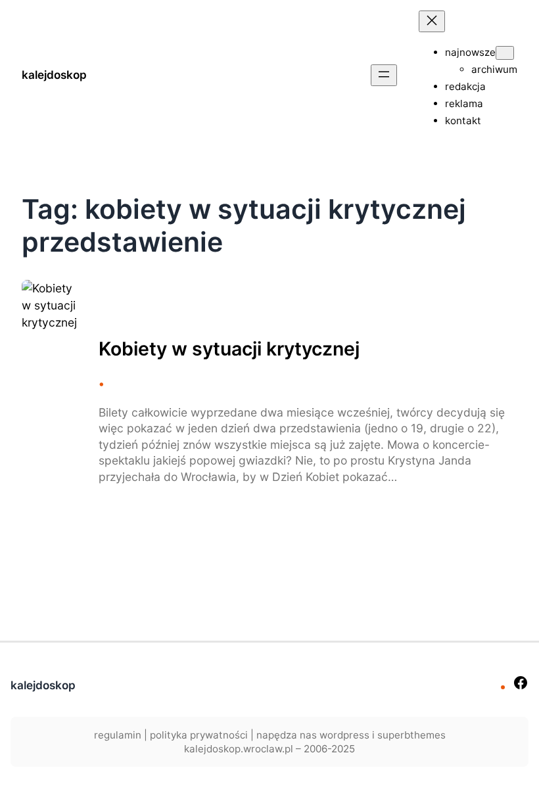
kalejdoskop (54, 74)
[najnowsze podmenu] (505, 53)
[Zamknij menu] (432, 21)
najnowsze (470, 52)
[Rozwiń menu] (384, 75)
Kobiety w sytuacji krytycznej (229, 349)
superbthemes (411, 735)
